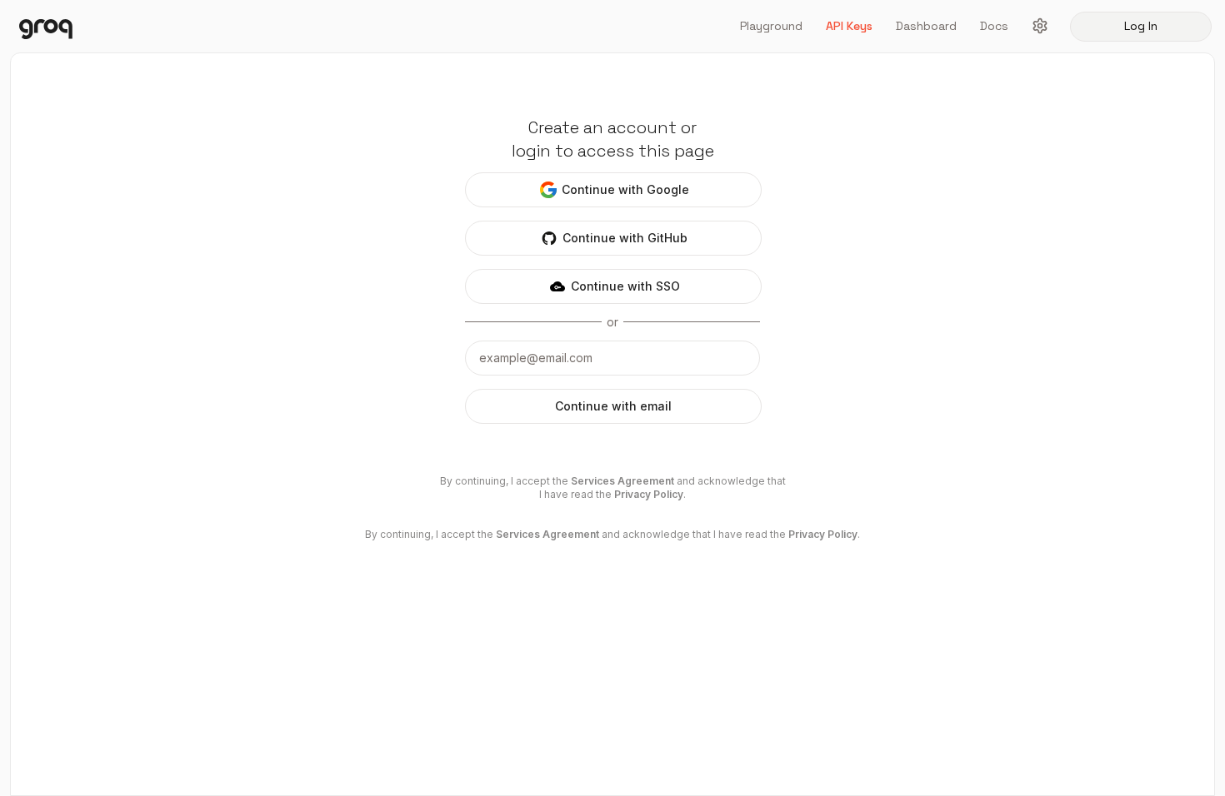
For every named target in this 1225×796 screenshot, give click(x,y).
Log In (1141, 25)
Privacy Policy (648, 494)
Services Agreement (622, 481)
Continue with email (613, 406)
